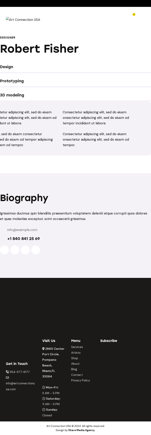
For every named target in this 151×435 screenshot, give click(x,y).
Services (77, 347)
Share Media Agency (81, 430)
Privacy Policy (80, 380)
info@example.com (22, 230)
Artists (76, 353)
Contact (77, 375)
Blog (74, 369)
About (75, 364)
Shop (74, 358)
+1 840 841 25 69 (23, 238)
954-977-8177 (20, 372)
